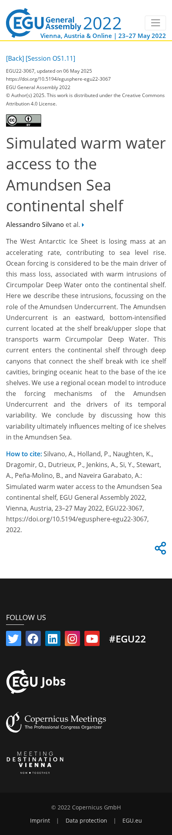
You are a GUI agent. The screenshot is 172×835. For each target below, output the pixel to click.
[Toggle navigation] (155, 23)
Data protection (86, 820)
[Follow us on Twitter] (13, 640)
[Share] (159, 550)
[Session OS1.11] (50, 58)
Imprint (40, 820)
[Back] (15, 58)
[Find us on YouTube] (92, 640)
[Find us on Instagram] (72, 640)
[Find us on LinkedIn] (52, 640)
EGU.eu (132, 820)
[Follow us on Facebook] (33, 640)
